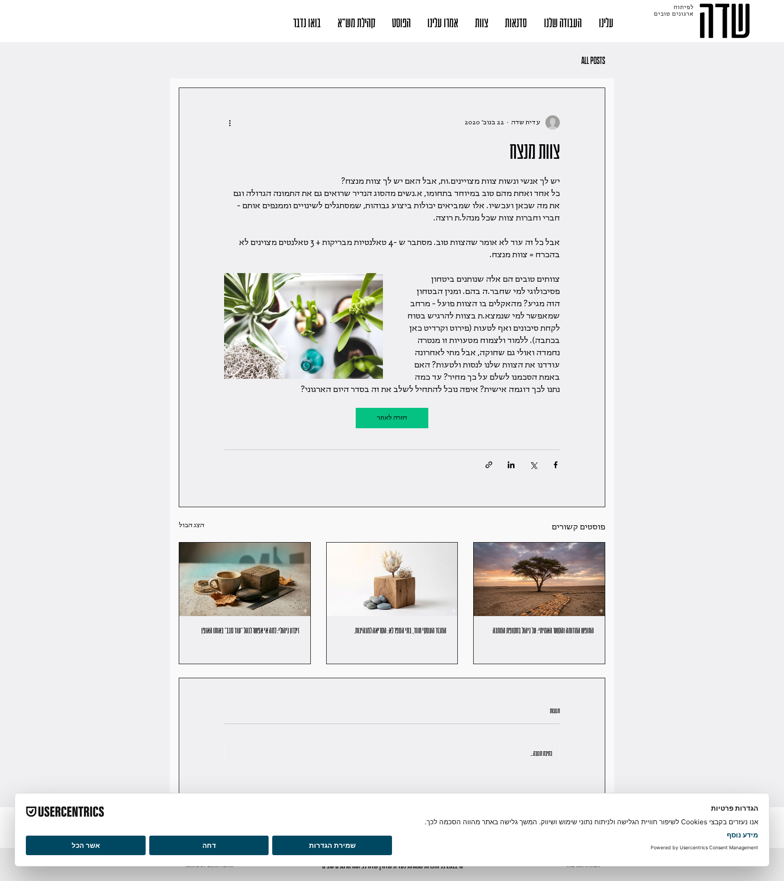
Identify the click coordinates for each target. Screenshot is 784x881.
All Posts (593, 60)
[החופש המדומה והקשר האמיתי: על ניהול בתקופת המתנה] (539, 579)
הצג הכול (191, 525)
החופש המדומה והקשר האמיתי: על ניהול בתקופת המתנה (543, 631)
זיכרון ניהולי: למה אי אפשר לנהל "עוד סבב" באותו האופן (250, 631)
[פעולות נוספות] (229, 122)
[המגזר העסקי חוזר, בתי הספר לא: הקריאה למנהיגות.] (392, 579)
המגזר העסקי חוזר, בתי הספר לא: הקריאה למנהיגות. (400, 631)
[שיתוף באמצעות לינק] (489, 464)
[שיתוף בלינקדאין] (511, 464)
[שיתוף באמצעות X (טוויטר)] (533, 464)
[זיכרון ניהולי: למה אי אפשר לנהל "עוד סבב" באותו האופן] (244, 579)
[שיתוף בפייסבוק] (555, 464)
